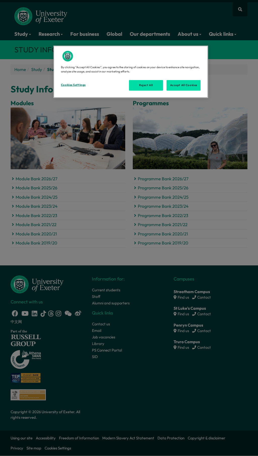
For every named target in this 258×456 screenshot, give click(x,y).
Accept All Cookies (183, 85)
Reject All (146, 85)
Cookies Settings (73, 85)
